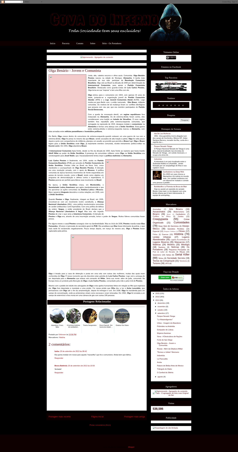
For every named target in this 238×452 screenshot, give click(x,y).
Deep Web (162, 226)
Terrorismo (183, 261)
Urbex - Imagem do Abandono (169, 323)
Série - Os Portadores (111, 43)
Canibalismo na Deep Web (173, 172)
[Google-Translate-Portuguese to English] (179, 107)
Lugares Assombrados (179, 240)
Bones (169, 214)
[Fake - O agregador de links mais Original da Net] (171, 395)
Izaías (57, 351)
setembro (161, 313)
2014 (157, 297)
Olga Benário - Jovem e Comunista (166, 344)
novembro (162, 306)
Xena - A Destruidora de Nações (169, 336)
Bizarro (156, 214)
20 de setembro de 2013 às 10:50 (81, 366)
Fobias (155, 234)
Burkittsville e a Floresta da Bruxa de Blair (170, 187)
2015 (157, 293)
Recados (172, 252)
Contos (180, 216)
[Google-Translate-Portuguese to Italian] (171, 107)
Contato (79, 43)
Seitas (168, 255)
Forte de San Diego (164, 340)
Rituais (182, 252)
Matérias (157, 244)
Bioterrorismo (179, 212)
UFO (167, 263)
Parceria (65, 43)
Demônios (175, 226)
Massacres (180, 242)
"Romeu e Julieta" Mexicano (168, 352)
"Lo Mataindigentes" (165, 320)
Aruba (159, 362)
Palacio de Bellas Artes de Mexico (170, 366)
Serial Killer (182, 254)
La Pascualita (162, 359)
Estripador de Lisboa (165, 330)
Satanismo (157, 255)
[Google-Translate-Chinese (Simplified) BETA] (159, 107)
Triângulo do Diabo (164, 369)
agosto (160, 377)
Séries (160, 258)
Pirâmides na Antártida (166, 326)
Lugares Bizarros (161, 242)
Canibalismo (180, 214)
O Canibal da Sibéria (165, 372)
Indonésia (158, 159)
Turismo (156, 263)
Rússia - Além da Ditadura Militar (170, 349)
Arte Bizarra (176, 209)
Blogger (131, 447)
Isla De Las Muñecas (162, 133)
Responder (59, 358)
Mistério (171, 244)
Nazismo (161, 247)
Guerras (165, 234)
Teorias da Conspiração (164, 261)
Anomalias (157, 209)
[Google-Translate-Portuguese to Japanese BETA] (175, 107)
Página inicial (97, 416)
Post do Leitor (158, 252)
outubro (161, 310)
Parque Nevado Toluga (163, 146)
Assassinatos (159, 211)
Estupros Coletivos (170, 231)
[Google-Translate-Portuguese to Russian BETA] (183, 107)
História (62, 337)
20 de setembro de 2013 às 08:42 (73, 351)
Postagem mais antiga (134, 416)
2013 (157, 300)
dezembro (162, 303)
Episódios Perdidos (176, 229)
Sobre (92, 43)
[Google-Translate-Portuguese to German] (167, 107)
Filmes (182, 231)
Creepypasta (160, 219)
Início (52, 43)
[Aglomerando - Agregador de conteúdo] (96, 57)
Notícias (175, 247)
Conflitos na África (161, 216)
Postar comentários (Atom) (100, 425)
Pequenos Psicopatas (177, 250)
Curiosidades (181, 222)
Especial (156, 231)
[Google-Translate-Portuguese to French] (163, 107)
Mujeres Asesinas (164, 333)
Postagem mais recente (60, 416)
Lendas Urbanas (162, 237)
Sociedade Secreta (176, 258)
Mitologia (185, 244)
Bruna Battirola (61, 366)
